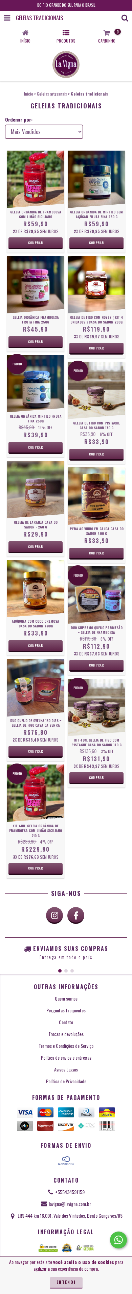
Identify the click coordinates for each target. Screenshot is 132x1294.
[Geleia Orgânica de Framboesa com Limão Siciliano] (35, 179)
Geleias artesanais (52, 94)
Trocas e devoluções (66, 1033)
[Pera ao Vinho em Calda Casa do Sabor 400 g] (96, 496)
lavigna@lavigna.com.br (70, 1203)
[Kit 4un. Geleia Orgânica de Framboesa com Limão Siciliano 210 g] (35, 793)
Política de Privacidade (66, 1081)
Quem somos (66, 998)
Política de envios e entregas (66, 1057)
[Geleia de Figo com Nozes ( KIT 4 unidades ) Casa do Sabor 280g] (96, 284)
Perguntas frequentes (66, 1010)
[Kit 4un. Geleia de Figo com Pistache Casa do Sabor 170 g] (96, 707)
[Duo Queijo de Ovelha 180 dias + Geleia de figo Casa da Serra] (35, 688)
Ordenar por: (18, 119)
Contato (66, 1022)
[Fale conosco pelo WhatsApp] (118, 1240)
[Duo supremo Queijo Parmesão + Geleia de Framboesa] (96, 595)
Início (28, 94)
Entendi (66, 1282)
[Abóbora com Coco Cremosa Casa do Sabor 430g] (35, 588)
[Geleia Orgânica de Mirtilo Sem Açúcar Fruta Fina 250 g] (96, 179)
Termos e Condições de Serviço (66, 1045)
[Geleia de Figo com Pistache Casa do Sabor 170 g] (96, 390)
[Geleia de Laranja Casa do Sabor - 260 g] (35, 489)
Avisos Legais (66, 1069)
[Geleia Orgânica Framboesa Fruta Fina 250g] (35, 284)
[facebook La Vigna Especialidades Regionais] (75, 915)
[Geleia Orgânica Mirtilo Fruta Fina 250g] (35, 383)
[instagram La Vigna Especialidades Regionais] (54, 915)
